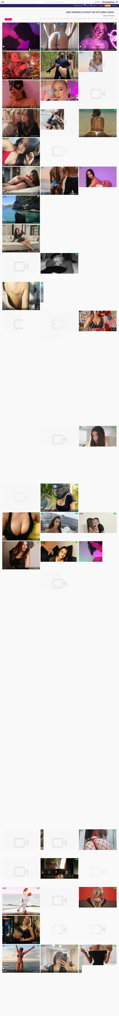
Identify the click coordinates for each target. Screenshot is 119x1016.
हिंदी (93, 991)
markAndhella (72, 280)
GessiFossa (35, 107)
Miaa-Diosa (35, 164)
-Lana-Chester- (111, 78)
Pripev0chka (111, 769)
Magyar (107, 995)
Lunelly (113, 856)
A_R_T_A (112, 510)
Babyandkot (73, 827)
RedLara (36, 712)
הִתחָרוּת (87, 5)
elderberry (112, 453)
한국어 (93, 989)
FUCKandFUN (34, 49)
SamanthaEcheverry (110, 251)
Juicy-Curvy (35, 539)
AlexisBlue (73, 568)
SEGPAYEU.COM (82, 1010)
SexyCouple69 (72, 798)
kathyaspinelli (111, 107)
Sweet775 (112, 308)
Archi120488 (112, 164)
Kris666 (74, 856)
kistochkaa (35, 827)
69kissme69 (112, 539)
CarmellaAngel (111, 424)
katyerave (73, 539)
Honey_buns (111, 49)
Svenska (107, 993)
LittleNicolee (111, 481)
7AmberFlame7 (34, 453)
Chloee (113, 395)
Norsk (108, 990)
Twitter (44, 986)
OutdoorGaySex (34, 366)
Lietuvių (115, 990)
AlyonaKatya (111, 971)
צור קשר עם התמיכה (82, 986)
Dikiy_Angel (73, 597)
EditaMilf (35, 971)
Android (97, 1002)
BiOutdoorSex (34, 597)
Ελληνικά (107, 994)
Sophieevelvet (72, 625)
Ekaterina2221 (72, 308)
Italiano (100, 991)
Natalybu (74, 481)
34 (53, 977)
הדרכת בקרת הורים (82, 993)
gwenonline (112, 741)
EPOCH (88, 1010)
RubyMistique (72, 337)
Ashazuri (74, 395)
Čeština (115, 988)
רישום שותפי (65, 988)
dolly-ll (36, 568)
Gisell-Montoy (111, 193)
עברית (93, 994)
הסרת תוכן (84, 995)
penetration (73, 769)
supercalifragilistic (71, 222)
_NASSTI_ (74, 136)
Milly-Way (73, 712)
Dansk (108, 989)
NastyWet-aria (34, 395)
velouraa (74, 942)
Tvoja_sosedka (111, 798)
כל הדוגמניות (114, 5)
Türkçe (93, 985)
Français (100, 990)
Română (100, 986)
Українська (114, 995)
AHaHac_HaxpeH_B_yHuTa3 (107, 222)
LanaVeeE (35, 741)
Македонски (99, 994)
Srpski (108, 986)
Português (100, 988)
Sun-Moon (73, 78)
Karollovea (35, 683)
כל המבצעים (94, 5)
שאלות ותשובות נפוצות (81, 985)
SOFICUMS (35, 885)
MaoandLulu (73, 913)
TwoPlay (36, 193)
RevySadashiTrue (72, 251)
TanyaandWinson (110, 913)
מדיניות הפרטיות (82, 989)
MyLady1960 (111, 654)
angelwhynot (111, 597)
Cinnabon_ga (34, 337)
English (115, 985)
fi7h (114, 136)
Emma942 (112, 280)
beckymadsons (72, 366)
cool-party (35, 222)
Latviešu (115, 993)
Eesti (116, 989)
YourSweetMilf (72, 654)
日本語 (93, 990)
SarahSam (73, 453)
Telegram (44, 991)
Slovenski (107, 988)
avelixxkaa (73, 971)
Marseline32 (111, 366)
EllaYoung (35, 308)
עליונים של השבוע (63, 985)
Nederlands (99, 995)
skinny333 (73, 164)
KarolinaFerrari (111, 712)
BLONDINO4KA (111, 885)
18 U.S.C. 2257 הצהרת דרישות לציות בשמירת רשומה (107, 1007)
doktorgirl (112, 827)
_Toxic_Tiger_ (73, 49)
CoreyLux (112, 568)
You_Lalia (112, 942)
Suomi (108, 985)
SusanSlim (112, 337)
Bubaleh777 (35, 942)
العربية (93, 993)
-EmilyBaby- (35, 424)
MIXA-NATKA (34, 856)
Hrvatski (100, 989)
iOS (104, 1002)
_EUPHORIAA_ (34, 654)
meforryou (73, 510)
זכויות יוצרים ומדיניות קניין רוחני (80, 991)
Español (107, 991)
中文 (93, 988)
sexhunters (112, 683)
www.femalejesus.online (99, 1010)
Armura (36, 798)
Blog (47, 988)
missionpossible (34, 769)
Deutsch (100, 993)
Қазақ (93, 986)
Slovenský (100, 985)
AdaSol (36, 481)
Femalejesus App (78, 5)
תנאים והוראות (83, 990)
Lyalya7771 (73, 683)
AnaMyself (35, 510)
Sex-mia (74, 424)
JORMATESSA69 (34, 280)
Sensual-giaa (73, 885)
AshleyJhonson (34, 251)
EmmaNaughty (72, 107)
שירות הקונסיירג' (83, 988)
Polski (115, 994)
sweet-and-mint (34, 136)
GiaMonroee (35, 625)
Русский (115, 986)
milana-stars (73, 741)
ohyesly (36, 78)
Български (114, 991)
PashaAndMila (72, 193)
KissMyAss (35, 913)
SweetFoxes (112, 625)
